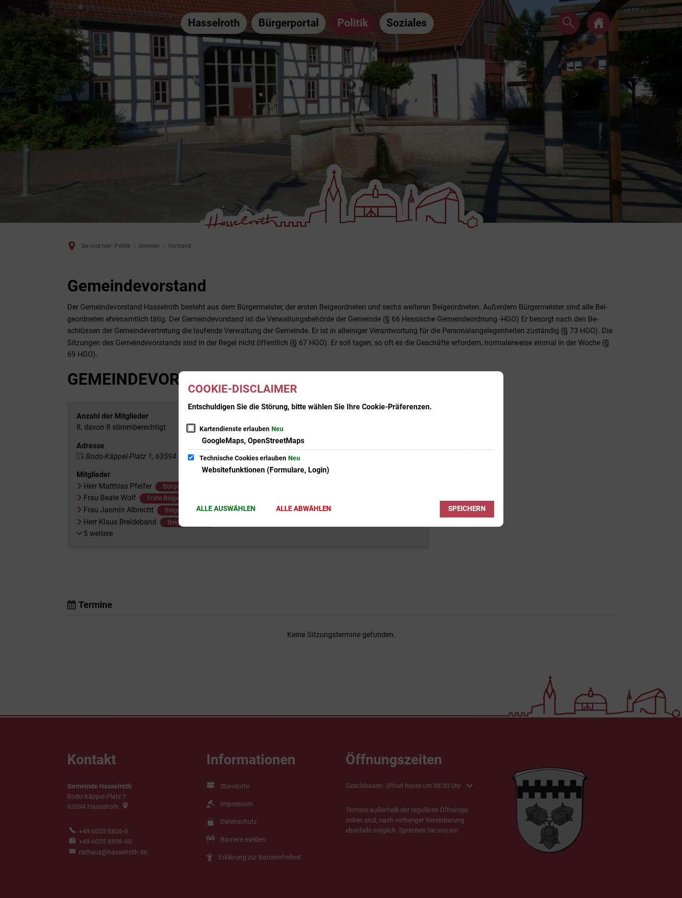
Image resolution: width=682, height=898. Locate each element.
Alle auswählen (226, 508)
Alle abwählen (303, 508)
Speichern (467, 508)
